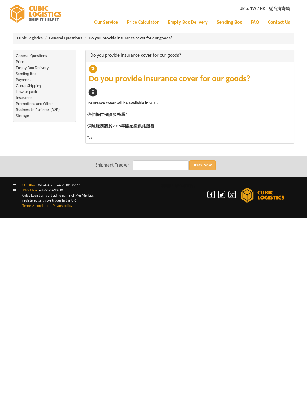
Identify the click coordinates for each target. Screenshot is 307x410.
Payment (23, 80)
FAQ (255, 22)
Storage (22, 116)
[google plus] (233, 195)
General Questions (65, 38)
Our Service (106, 22)
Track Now (202, 165)
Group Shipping (28, 86)
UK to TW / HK (252, 9)
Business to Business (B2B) (38, 110)
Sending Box (229, 22)
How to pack (26, 92)
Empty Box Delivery (188, 22)
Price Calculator (143, 22)
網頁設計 (168, 186)
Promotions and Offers (34, 104)
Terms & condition (35, 206)
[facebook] (212, 195)
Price (20, 62)
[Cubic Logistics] (34, 13)
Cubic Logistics (30, 38)
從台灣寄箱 (279, 9)
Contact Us (279, 22)
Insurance (24, 98)
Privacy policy (62, 206)
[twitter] (222, 195)
